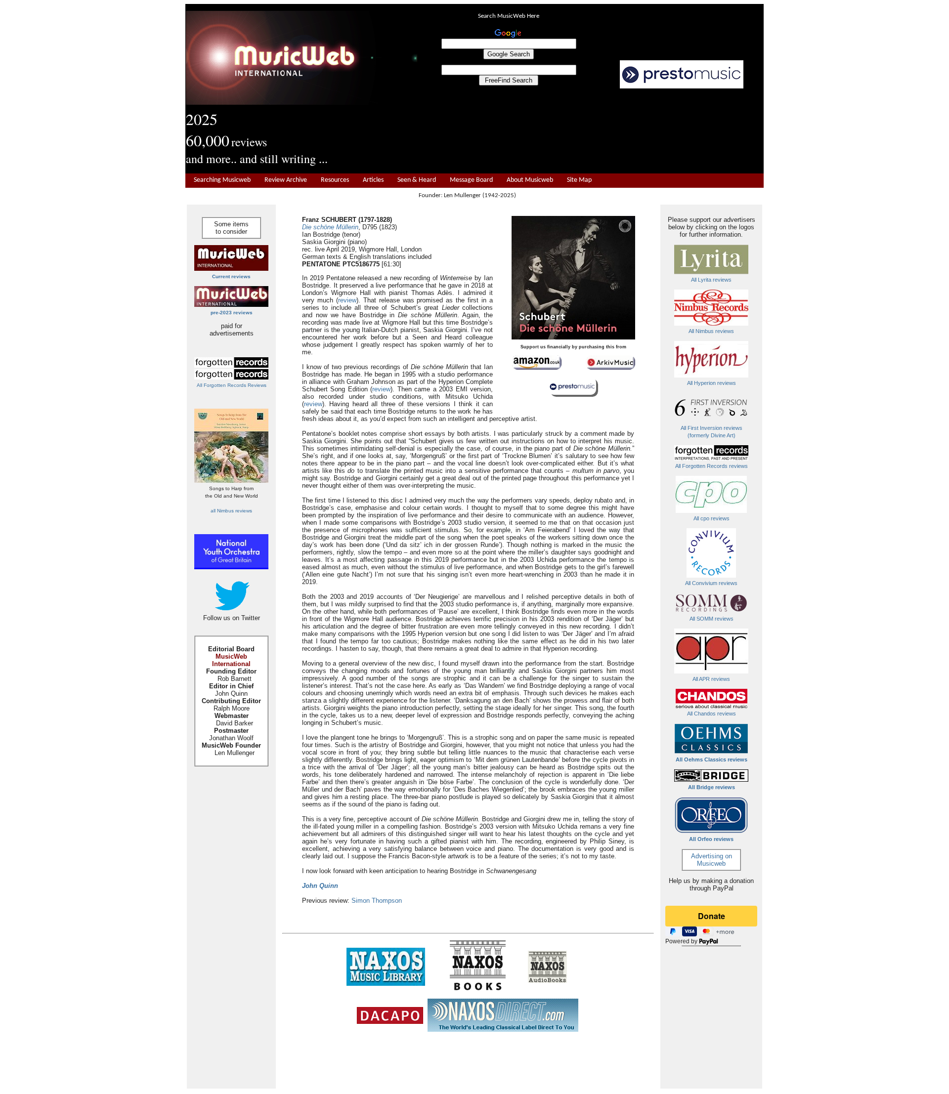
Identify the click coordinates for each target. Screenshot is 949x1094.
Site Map (579, 180)
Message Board (471, 180)
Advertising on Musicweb (711, 859)
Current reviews (231, 276)
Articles (373, 180)
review (347, 300)
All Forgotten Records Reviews (231, 385)
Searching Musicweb (222, 180)
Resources (335, 180)
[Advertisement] (590, 131)
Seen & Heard (416, 180)
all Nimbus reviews (231, 510)
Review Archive (285, 180)
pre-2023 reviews (232, 312)
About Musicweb (530, 180)
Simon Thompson (376, 900)
